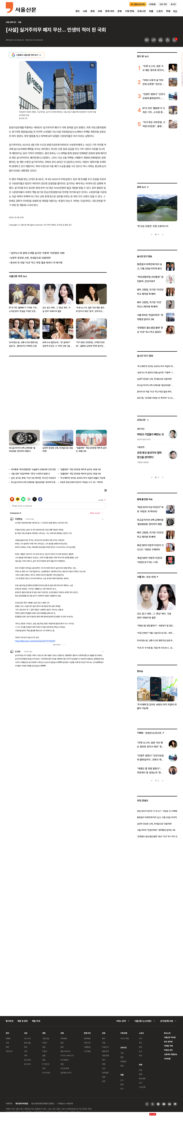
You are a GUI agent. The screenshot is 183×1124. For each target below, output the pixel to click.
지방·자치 (87, 1042)
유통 (43, 1055)
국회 (7, 1042)
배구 (140, 1055)
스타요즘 (142, 1087)
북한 (7, 1047)
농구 (140, 1051)
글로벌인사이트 (66, 1072)
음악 (103, 1038)
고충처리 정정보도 (170, 1054)
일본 (62, 1047)
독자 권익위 (168, 1041)
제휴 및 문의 (22, 1021)
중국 (62, 1042)
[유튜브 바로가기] (164, 1104)
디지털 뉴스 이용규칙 (65, 1103)
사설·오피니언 (11, 22)
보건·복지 (27, 1064)
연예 (168, 11)
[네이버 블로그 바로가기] (175, 1104)
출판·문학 (105, 1051)
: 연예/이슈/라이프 (149, 733)
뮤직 (140, 1083)
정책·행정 (87, 1038)
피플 (151, 11)
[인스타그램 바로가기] (158, 1104)
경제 (92, 11)
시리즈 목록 (124, 1038)
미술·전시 (105, 1047)
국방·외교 (9, 1051)
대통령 (8, 1038)
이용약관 (9, 1103)
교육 (25, 1051)
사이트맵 (167, 1058)
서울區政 (87, 1047)
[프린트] (160, 40)
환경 (25, 1047)
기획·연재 (129, 11)
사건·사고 (27, 1038)
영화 (103, 1077)
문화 (119, 11)
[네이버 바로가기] (169, 1104)
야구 (140, 1038)
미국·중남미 (64, 1060)
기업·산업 (45, 1038)
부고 (122, 1088)
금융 (43, 1047)
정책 (43, 1068)
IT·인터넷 (45, 1064)
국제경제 (63, 1038)
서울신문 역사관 (170, 1037)
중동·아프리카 (65, 1051)
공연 (103, 1081)
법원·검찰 (27, 1042)
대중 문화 (105, 1055)
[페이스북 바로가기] (147, 1104)
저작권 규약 (168, 1050)
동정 (122, 1084)
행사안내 (9, 1021)
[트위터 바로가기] (152, 1104)
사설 (19, 22)
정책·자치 (109, 11)
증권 (43, 1060)
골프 (140, 1047)
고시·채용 (87, 1051)
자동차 (44, 1051)
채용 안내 (36, 1021)
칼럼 (122, 1057)
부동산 (44, 1042)
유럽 (62, 1064)
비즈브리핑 (46, 1072)
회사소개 (167, 1033)
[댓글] (174, 40)
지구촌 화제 (64, 1068)
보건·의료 (27, 1060)
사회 (85, 11)
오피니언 (141, 11)
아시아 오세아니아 (67, 1055)
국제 (100, 11)
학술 (103, 1042)
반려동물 (105, 1072)
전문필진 (123, 1061)
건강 (103, 1068)
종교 (103, 1060)
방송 (140, 1070)
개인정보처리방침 (21, 1103)
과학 (25, 1055)
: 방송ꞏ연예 (146, 576)
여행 (103, 1064)
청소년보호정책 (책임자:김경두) (42, 1103)
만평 (122, 1065)
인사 (122, 1080)
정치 (77, 11)
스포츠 (159, 11)
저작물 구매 (168, 1045)
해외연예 (142, 1078)
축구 (140, 1042)
